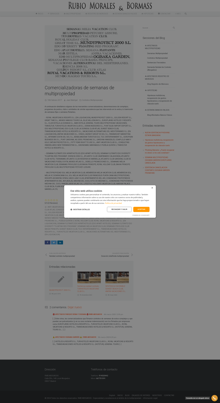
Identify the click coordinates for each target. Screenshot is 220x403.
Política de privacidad (113, 203)
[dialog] (110, 201)
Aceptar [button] (141, 209)
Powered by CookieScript (141, 215)
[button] (80, 209)
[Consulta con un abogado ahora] (214, 398)
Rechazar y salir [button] (119, 209)
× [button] (152, 188)
